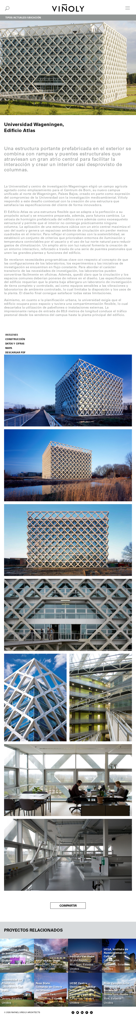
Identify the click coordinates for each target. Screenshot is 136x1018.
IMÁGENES (11, 334)
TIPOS (9, 17)
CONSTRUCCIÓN (15, 339)
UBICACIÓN (34, 17)
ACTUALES (20, 17)
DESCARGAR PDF (15, 352)
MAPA (8, 347)
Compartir (68, 905)
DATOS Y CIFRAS (15, 343)
